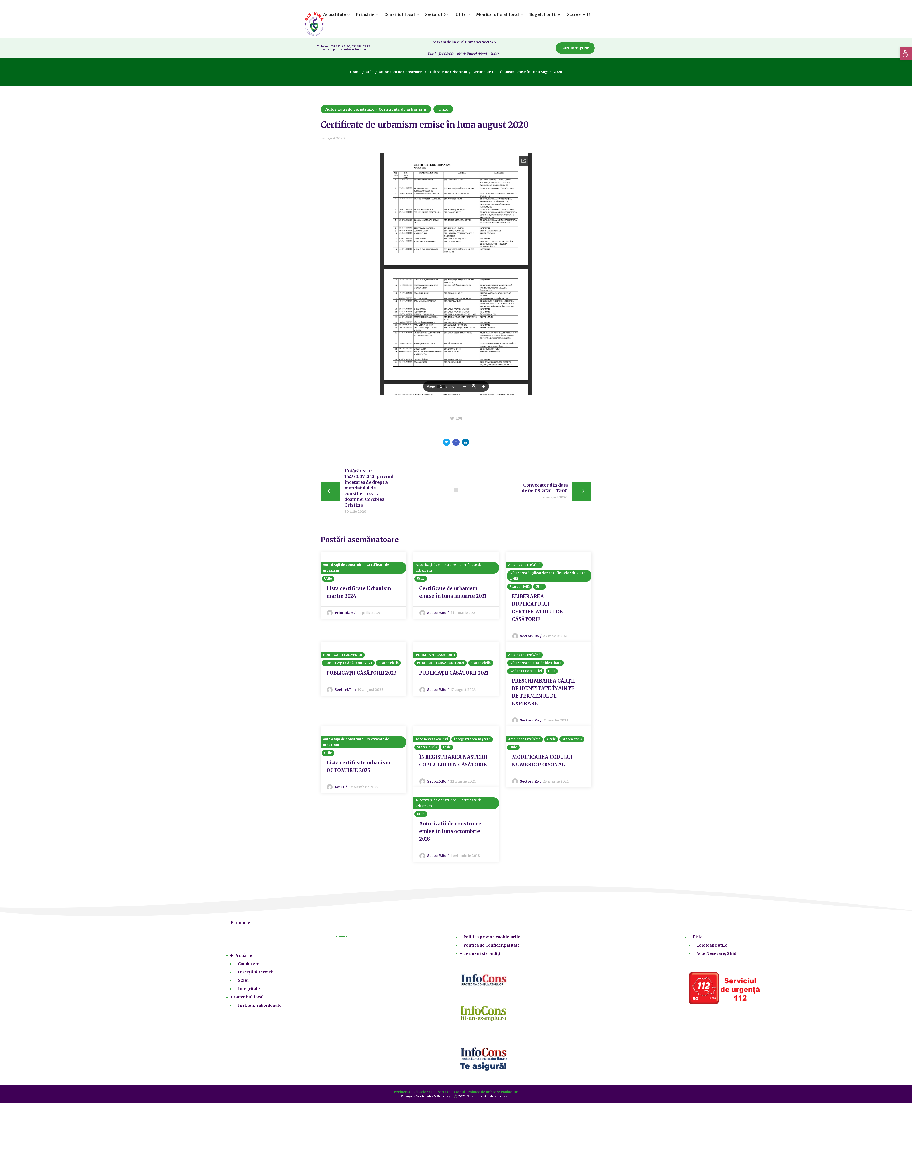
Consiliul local (249, 997)
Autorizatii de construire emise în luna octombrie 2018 (450, 831)
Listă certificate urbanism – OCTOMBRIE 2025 (361, 766)
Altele (551, 739)
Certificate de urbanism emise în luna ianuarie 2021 (453, 592)
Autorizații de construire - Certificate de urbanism (423, 72)
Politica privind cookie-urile (491, 936)
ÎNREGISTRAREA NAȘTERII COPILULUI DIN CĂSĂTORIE (453, 761)
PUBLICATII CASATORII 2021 (441, 663)
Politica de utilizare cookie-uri (492, 1092)
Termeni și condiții (482, 953)
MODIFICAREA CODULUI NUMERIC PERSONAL (542, 761)
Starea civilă (519, 587)
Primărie (243, 955)
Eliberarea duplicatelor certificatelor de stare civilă (547, 576)
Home (355, 72)
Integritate (249, 988)
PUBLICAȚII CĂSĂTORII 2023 (348, 663)
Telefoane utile (711, 945)
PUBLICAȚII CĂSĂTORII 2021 (454, 673)
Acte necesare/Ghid (524, 565)
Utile (370, 72)
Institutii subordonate (259, 1005)
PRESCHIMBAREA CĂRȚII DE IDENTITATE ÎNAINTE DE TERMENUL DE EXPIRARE (543, 692)
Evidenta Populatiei (525, 671)
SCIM (243, 980)
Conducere (248, 963)
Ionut (339, 787)
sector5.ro (436, 613)
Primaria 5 (344, 613)
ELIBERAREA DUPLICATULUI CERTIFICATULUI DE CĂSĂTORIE (537, 607)
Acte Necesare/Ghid (716, 953)
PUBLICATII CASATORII (342, 655)
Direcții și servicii (256, 972)
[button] (575, 48)
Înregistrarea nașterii (472, 739)
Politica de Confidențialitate (491, 945)
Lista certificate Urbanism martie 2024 (359, 592)
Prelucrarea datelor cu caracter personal (429, 1092)
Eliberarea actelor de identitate (535, 663)
